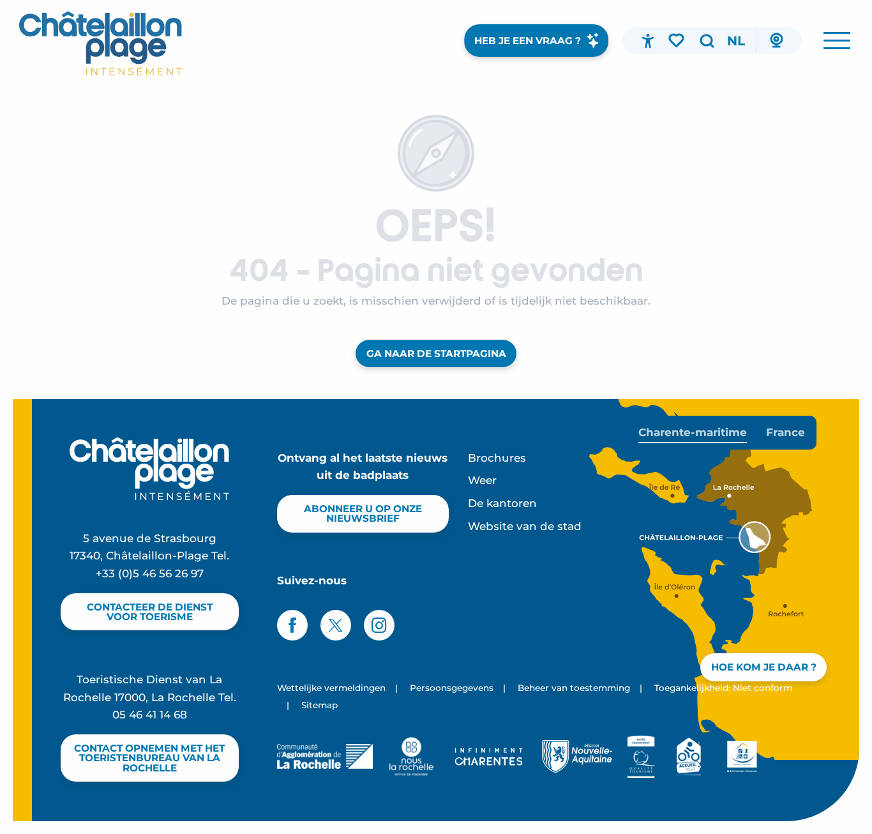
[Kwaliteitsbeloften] (641, 757)
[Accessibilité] (648, 41)
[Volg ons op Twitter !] (335, 625)
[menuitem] (100, 43)
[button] (706, 40)
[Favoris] (677, 40)
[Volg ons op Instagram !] (379, 625)
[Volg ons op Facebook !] (292, 625)
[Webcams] (776, 40)
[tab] (692, 432)
